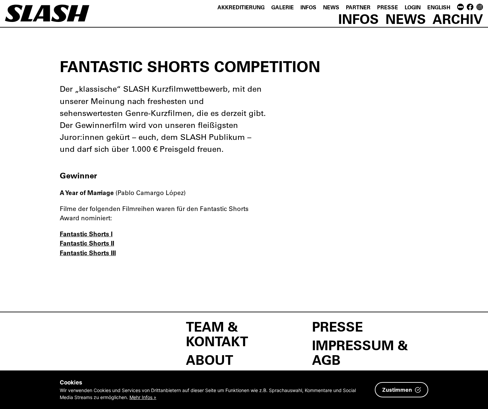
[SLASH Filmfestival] (47, 16)
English (438, 7)
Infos (308, 7)
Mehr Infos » (142, 397)
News (331, 7)
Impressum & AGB (360, 352)
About (209, 359)
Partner (358, 7)
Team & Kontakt (217, 333)
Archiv (458, 19)
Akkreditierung (241, 7)
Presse (387, 7)
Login (413, 7)
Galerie (282, 7)
